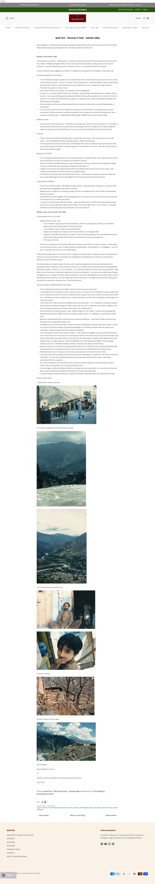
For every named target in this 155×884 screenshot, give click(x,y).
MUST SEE (95, 28)
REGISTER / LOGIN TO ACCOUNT (20, 835)
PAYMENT (11, 839)
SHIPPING (11, 842)
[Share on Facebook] (45, 802)
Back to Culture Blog (77, 815)
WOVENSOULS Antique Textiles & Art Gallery (26, 873)
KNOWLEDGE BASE (110, 28)
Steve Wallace (84, 807)
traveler (115, 807)
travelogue (40, 809)
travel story (108, 807)
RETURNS (11, 846)
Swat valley (97, 807)
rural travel (76, 807)
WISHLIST (145, 28)
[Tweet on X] (42, 802)
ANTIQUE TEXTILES (22, 28)
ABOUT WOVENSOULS (125, 9)
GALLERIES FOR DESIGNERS (75, 28)
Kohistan (65, 807)
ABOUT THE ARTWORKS (17, 856)
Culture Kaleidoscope (55, 807)
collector (44, 807)
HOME (8, 28)
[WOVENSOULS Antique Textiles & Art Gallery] (77, 18)
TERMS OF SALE (13, 849)
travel (103, 807)
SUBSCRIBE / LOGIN (129, 28)
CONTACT (138, 9)
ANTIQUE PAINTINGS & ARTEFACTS (47, 28)
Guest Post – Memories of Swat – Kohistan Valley (62, 791)
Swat (91, 807)
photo (70, 807)
